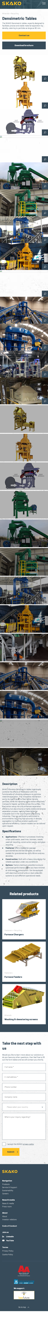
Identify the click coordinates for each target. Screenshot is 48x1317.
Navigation (7, 1180)
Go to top (22, 1307)
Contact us (24, 35)
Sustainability (7, 1190)
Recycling (15, 13)
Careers (5, 1193)
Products (6, 1184)
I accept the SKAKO (20, 1144)
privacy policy (28, 1144)
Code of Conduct (9, 1226)
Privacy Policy (7, 1251)
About (5, 1213)
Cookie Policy (7, 1254)
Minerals (5, 13)
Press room (7, 1206)
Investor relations (9, 1219)
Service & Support (9, 1187)
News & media (8, 1200)
